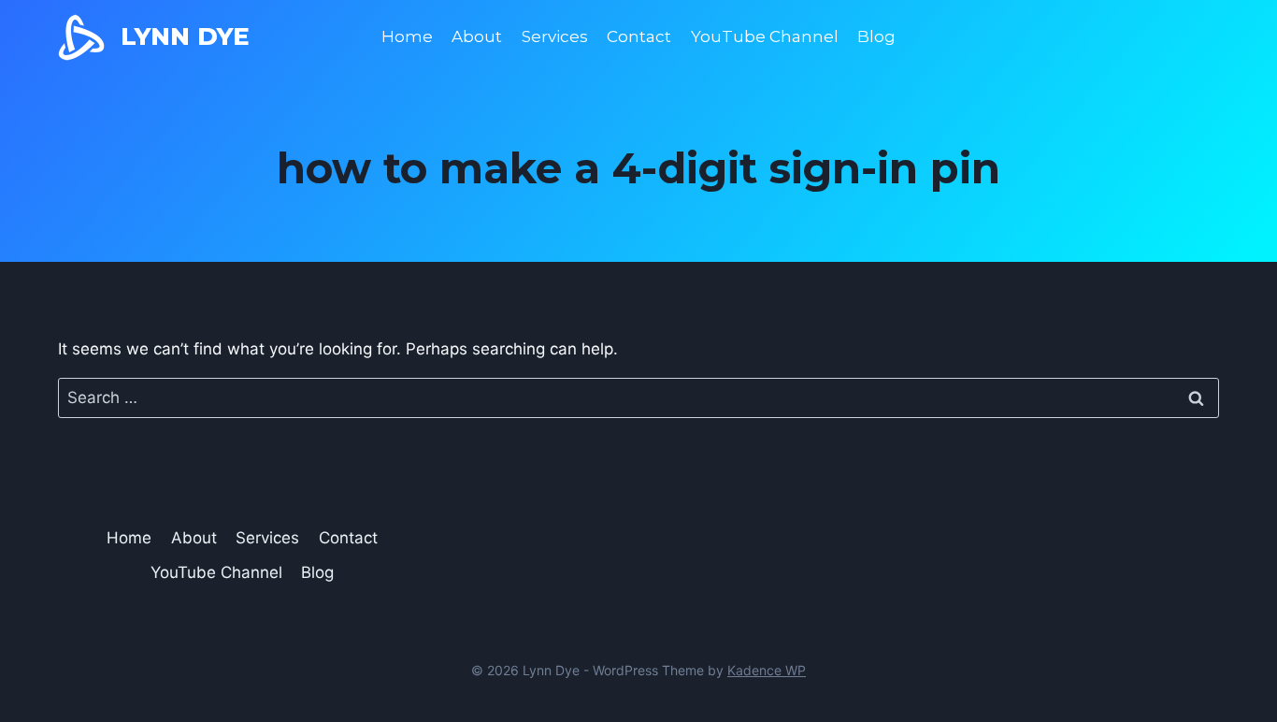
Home (407, 36)
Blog (876, 36)
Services (555, 36)
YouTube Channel (765, 36)
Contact (639, 36)
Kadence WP (766, 670)
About (477, 36)
